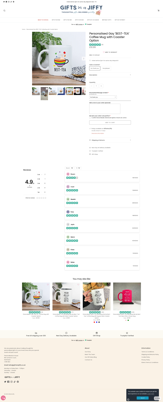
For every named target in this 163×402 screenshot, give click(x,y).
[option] (59, 58)
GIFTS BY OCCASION (93, 20)
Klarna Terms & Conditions (150, 362)
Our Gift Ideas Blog (91, 357)
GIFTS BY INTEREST (120, 20)
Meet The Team (90, 354)
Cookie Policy (146, 357)
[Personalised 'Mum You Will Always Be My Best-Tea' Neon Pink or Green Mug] (127, 296)
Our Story (88, 352)
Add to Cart (110, 122)
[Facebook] (6, 1)
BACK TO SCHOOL (43, 20)
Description (93, 75)
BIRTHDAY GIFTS (106, 20)
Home (23, 29)
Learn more (150, 394)
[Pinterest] (13, 1)
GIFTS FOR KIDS (79, 20)
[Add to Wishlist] (48, 285)
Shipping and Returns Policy (150, 354)
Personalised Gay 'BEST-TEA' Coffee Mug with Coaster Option (42, 29)
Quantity (92, 82)
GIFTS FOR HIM (56, 20)
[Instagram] (8, 1)
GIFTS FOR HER (67, 20)
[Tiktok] (11, 1)
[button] (41, 174)
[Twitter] (4, 1)
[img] (95, 45)
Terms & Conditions (148, 352)
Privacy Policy (146, 360)
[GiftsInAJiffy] (81, 10)
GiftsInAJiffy (11, 394)
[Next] (84, 58)
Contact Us (88, 360)
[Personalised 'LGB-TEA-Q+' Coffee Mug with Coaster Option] (36, 296)
